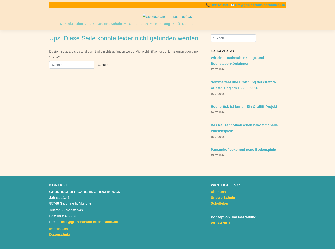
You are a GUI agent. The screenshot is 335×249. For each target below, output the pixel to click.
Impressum (58, 229)
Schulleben (138, 24)
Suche (187, 24)
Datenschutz (59, 235)
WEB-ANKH (220, 223)
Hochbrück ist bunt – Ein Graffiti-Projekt (244, 107)
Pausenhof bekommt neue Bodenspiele (243, 150)
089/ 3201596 (220, 5)
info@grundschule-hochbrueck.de (260, 5)
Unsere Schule (110, 24)
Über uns (83, 24)
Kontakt (66, 24)
